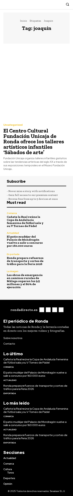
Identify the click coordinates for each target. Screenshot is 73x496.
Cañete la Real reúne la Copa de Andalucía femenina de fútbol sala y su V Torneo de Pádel (25, 221)
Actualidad (13, 233)
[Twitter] (55, 4)
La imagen (12, 271)
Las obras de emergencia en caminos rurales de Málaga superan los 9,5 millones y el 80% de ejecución (25, 281)
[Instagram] (49, 4)
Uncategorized (13, 125)
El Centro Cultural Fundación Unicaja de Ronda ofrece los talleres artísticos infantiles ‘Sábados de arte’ (33, 141)
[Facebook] (44, 4)
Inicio (23, 20)
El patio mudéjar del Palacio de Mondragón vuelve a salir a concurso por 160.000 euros (25, 241)
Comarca (12, 213)
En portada (13, 254)
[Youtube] (60, 4)
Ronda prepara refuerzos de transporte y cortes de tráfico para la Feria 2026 (25, 261)
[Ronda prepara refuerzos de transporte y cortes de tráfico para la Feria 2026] (57, 259)
